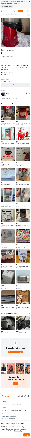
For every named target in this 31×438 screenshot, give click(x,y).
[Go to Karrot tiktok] (28, 396)
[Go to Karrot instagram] (22, 396)
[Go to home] (1, 11)
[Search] (28, 15)
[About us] (25, 11)
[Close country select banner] (29, 2)
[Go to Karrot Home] (5, 396)
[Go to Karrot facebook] (19, 396)
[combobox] (14, 14)
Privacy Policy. (18, 431)
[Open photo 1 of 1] (15, 32)
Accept (26, 435)
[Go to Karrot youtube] (25, 396)
